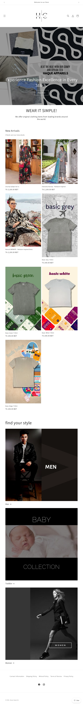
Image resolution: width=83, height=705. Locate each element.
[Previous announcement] (4, 2)
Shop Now (41, 93)
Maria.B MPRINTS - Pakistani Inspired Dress (18, 249)
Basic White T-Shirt (48, 333)
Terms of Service (56, 676)
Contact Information (17, 676)
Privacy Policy (68, 676)
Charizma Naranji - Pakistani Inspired (53, 187)
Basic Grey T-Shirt (47, 260)
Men (7, 504)
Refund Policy (44, 676)
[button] (4, 16)
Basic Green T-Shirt (11, 333)
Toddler (8, 583)
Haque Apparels (14, 700)
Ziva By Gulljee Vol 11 (12, 187)
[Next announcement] (78, 2)
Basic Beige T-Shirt (11, 406)
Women (8, 663)
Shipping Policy (31, 676)
